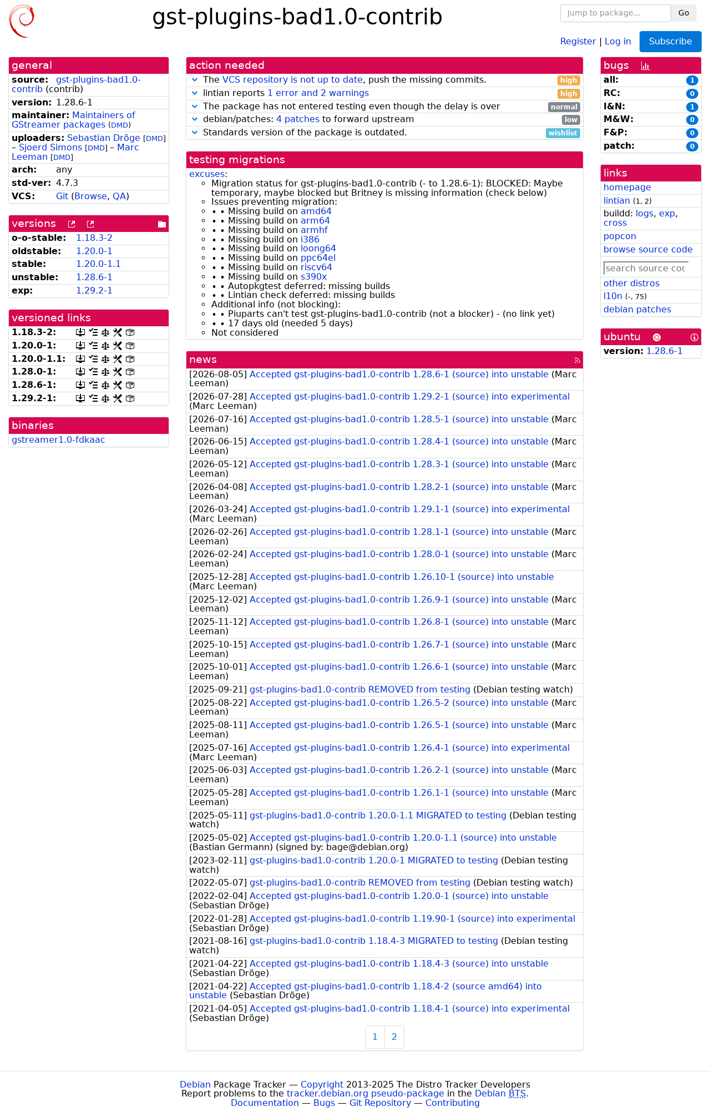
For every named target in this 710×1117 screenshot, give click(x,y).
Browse (90, 196)
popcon (620, 236)
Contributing (452, 1103)
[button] (194, 79)
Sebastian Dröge (103, 138)
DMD (119, 125)
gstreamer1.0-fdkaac (58, 439)
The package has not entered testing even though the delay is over (388, 107)
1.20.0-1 (94, 251)
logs (644, 213)
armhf (314, 230)
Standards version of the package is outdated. (388, 133)
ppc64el (318, 257)
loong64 (318, 248)
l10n (613, 296)
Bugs (324, 1103)
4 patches (298, 119)
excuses (207, 174)
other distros (632, 283)
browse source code (648, 249)
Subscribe (670, 41)
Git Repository (380, 1103)
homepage (627, 187)
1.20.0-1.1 (98, 264)
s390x (314, 276)
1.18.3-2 (94, 238)
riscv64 (316, 267)
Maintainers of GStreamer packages (73, 120)
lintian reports (388, 93)
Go (683, 12)
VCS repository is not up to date (292, 79)
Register (578, 41)
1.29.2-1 (94, 290)
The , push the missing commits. (388, 80)
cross (615, 223)
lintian (617, 200)
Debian (195, 1084)
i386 (310, 239)
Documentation (265, 1103)
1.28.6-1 (94, 277)
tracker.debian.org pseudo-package (365, 1093)
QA (119, 196)
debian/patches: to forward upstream (388, 119)
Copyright (322, 1084)
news (203, 359)
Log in (618, 41)
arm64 (315, 220)
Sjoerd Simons (50, 147)
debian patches (637, 309)
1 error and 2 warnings (318, 93)
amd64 (316, 211)
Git (62, 196)
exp (667, 213)
